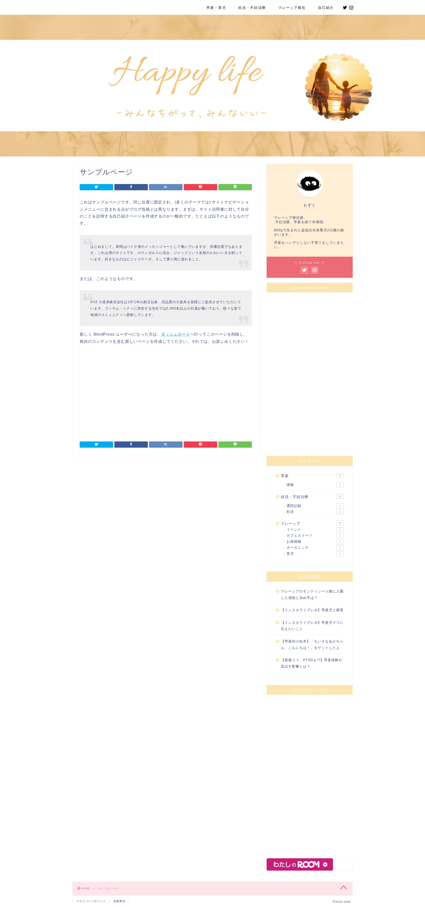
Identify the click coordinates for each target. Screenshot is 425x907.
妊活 (314, 512)
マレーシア (311, 523)
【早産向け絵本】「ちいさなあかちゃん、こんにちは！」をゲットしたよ (312, 645)
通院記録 (314, 506)
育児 (314, 554)
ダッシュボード (175, 334)
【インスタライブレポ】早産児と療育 (312, 610)
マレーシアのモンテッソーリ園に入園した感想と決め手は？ (312, 595)
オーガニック (314, 547)
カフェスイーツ (314, 535)
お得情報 (314, 542)
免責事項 (119, 901)
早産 (311, 476)
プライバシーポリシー (91, 901)
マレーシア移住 (292, 7)
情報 (314, 485)
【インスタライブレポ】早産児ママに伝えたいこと (312, 626)
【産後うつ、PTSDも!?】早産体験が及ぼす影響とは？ (311, 663)
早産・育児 (214, 7)
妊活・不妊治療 (252, 7)
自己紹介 (326, 7)
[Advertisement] (166, 394)
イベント (314, 530)
